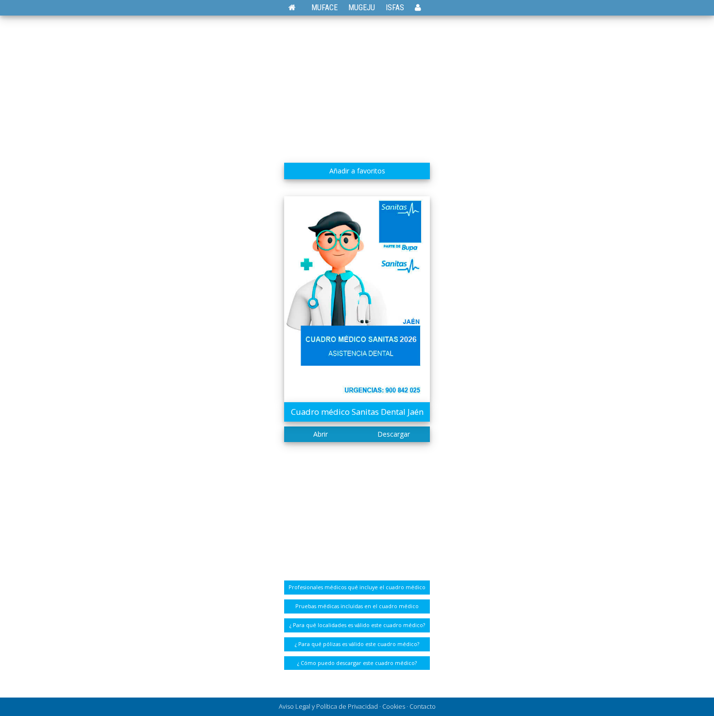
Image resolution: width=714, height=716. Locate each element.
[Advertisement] (357, 85)
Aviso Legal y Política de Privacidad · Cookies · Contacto (357, 706)
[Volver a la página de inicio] (297, 7)
